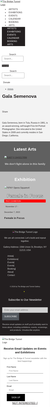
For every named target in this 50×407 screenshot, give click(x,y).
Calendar (15, 19)
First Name (11, 367)
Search (12, 54)
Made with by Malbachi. (25, 292)
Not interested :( (25, 403)
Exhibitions (15, 12)
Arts (12, 25)
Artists (13, 9)
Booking (14, 22)
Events (13, 16)
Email (5, 306)
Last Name (11, 376)
